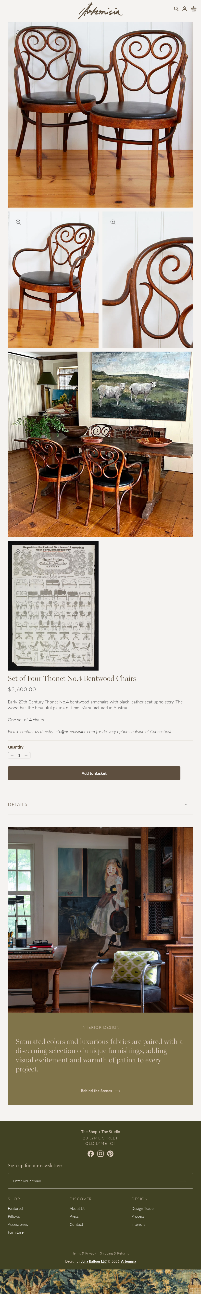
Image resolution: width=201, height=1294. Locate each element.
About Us (78, 1208)
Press (74, 1216)
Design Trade (142, 1208)
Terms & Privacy (84, 1253)
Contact (76, 1224)
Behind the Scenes (97, 1090)
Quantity (16, 747)
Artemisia (128, 1261)
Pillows (14, 1216)
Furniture (16, 1232)
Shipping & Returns (114, 1253)
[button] (176, 8)
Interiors (138, 1224)
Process (138, 1216)
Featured (15, 1208)
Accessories (18, 1224)
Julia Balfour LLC (94, 1261)
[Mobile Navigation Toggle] (7, 8)
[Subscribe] (182, 1181)
